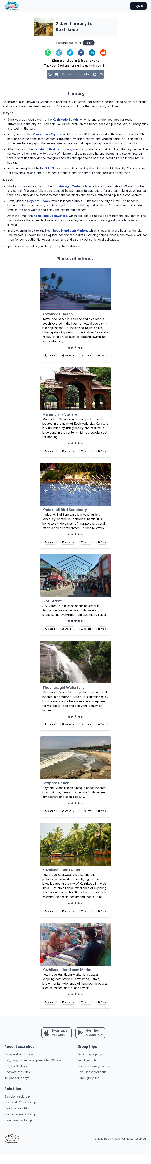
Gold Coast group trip (91, 1072)
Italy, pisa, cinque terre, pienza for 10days (33, 1060)
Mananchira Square (47, 134)
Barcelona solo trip (17, 1096)
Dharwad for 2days (18, 1072)
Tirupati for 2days (16, 1078)
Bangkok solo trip (16, 1108)
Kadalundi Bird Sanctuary (52, 149)
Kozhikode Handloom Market (66, 230)
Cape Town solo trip (18, 1120)
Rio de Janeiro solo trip (20, 1114)
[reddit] (103, 52)
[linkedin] (92, 52)
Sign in (138, 6)
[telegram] (59, 52)
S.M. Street (53, 168)
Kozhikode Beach (65, 119)
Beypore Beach (38, 201)
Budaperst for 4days (19, 1054)
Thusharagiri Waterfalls (70, 186)
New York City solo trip (20, 1102)
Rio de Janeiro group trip (94, 1066)
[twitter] (70, 52)
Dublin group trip (88, 1078)
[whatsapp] (48, 52)
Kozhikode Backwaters (50, 216)
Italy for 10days (15, 1066)
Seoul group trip (87, 1060)
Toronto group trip (89, 1054)
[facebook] (81, 52)
